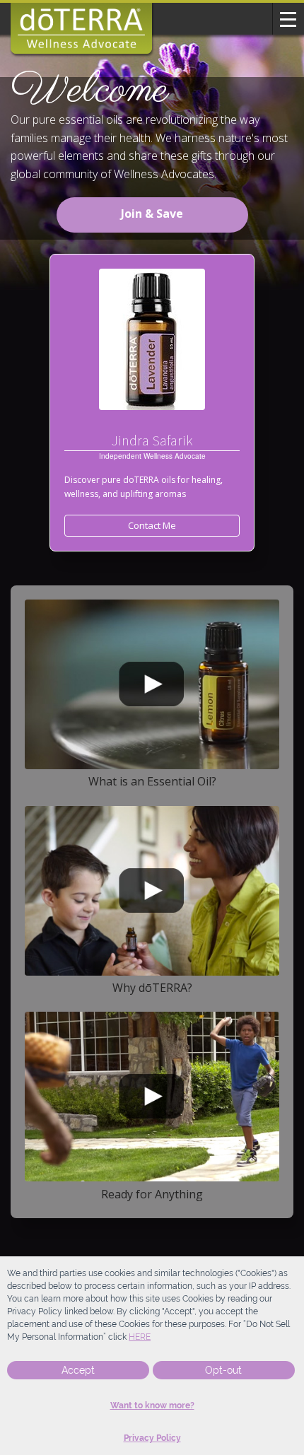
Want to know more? (152, 1405)
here (140, 1337)
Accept (78, 1370)
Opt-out (223, 1370)
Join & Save (152, 213)
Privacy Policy (152, 1438)
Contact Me (152, 525)
